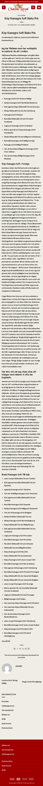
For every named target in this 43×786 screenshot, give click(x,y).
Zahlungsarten (8, 706)
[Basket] (39, 7)
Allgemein (21, 15)
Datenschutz (7, 728)
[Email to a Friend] (23, 649)
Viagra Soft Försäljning (31, 682)
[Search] (33, 7)
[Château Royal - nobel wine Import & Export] (18, 7)
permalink (21, 657)
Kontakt (5, 701)
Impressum (6, 723)
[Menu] (4, 7)
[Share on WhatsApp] (14, 649)
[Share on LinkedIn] (28, 649)
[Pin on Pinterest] (26, 649)
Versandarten (8, 710)
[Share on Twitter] (20, 649)
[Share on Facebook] (17, 649)
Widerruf (6, 714)
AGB (4, 719)
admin (32, 25)
